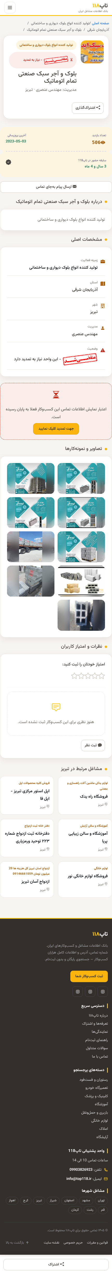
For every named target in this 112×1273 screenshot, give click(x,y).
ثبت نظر (91, 745)
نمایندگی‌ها (100, 1032)
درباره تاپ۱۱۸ (98, 1016)
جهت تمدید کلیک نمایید (56, 429)
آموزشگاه (101, 1104)
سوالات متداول (97, 1048)
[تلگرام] (90, 991)
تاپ (93, 8)
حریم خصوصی (73, 1242)
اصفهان (69, 1200)
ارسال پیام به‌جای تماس (54, 187)
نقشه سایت (51, 1242)
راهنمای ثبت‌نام (96, 1040)
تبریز (39, 1200)
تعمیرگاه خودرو (96, 1088)
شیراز (53, 1200)
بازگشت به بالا (15, 1242)
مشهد (86, 1200)
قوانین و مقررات (97, 1242)
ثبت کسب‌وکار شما (89, 976)
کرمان (75, 1209)
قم (103, 1209)
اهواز (12, 1200)
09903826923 (81, 1170)
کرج (25, 1200)
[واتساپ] (77, 991)
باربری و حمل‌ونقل (94, 1113)
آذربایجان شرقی (98, 30)
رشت (90, 1209)
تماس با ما (100, 1057)
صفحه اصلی (100, 23)
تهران (101, 1200)
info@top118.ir (78, 1179)
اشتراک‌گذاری (86, 108)
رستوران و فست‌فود (93, 1080)
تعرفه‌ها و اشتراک (95, 1024)
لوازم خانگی (99, 1121)
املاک (103, 1129)
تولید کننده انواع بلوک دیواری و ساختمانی (60, 23)
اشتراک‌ (54, 1265)
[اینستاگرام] (102, 991)
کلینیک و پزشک (96, 1096)
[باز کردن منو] (10, 7)
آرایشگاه (102, 1137)
